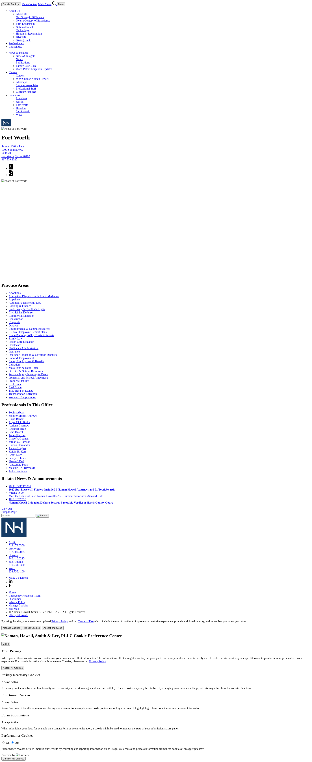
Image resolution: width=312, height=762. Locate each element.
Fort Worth (22, 104)
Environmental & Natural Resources (29, 328)
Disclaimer (15, 598)
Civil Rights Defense (20, 312)
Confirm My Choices (13, 758)
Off (17, 742)
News (19, 59)
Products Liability (19, 380)
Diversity (21, 36)
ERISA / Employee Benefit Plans (28, 332)
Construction (16, 318)
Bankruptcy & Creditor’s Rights (27, 309)
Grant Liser (15, 454)
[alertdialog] (156, 697)
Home (12, 592)
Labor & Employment (21, 358)
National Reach (25, 27)
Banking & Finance (20, 305)
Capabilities (15, 46)
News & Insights (18, 52)
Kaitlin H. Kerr (17, 451)
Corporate (14, 322)
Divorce (13, 325)
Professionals (16, 43)
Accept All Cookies (13, 668)
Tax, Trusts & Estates (21, 390)
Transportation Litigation (23, 393)
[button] (11, 174)
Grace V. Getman (19, 438)
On (8, 742)
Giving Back (23, 40)
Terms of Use (86, 621)
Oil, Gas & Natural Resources (26, 371)
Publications (23, 62)
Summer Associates (27, 85)
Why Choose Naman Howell (32, 78)
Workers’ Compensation (22, 397)
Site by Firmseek (18, 615)
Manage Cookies (18, 605)
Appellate (14, 299)
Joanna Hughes (17, 448)
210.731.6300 (17, 564)
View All (6, 508)
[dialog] (156, 625)
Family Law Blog (26, 65)
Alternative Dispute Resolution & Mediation (34, 296)
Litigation (14, 364)
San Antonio (23, 111)
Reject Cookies (32, 628)
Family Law (16, 338)
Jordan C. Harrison (19, 441)
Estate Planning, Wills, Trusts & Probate (31, 335)
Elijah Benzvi (16, 419)
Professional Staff (26, 88)
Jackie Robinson (18, 471)
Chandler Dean (17, 428)
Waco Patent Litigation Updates (34, 69)
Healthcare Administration (23, 348)
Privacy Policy (17, 602)
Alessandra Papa (18, 464)
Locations (14, 95)
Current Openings (26, 91)
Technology (22, 30)
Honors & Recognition (29, 33)
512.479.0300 (17, 545)
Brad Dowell (16, 432)
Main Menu (44, 4)
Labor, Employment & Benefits (26, 361)
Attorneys (21, 82)
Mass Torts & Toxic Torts (23, 367)
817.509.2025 (9, 159)
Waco (19, 114)
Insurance (14, 351)
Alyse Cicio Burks (19, 422)
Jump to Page (9, 511)
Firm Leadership (25, 23)
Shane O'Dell (16, 461)
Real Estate (15, 384)
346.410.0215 (17, 558)
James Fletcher (17, 435)
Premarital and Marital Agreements (28, 377)
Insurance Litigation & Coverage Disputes (33, 354)
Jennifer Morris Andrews (23, 415)
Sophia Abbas (17, 412)
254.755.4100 (17, 571)
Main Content (29, 4)
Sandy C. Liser (17, 458)
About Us (14, 10)
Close (6, 643)
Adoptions (15, 292)
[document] (156, 697)
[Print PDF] (11, 168)
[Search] (54, 4)
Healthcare (15, 345)
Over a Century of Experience (33, 20)
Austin (19, 101)
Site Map (14, 608)
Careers (13, 72)
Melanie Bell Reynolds (22, 467)
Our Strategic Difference (30, 17)
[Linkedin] (10, 581)
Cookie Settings (11, 4)
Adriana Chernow (19, 425)
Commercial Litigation (21, 315)
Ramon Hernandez (19, 445)
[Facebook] (10, 586)
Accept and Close (53, 628)
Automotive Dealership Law (25, 302)
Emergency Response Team (24, 595)
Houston (21, 108)
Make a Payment (18, 577)
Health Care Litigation (21, 341)
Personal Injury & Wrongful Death (28, 374)
